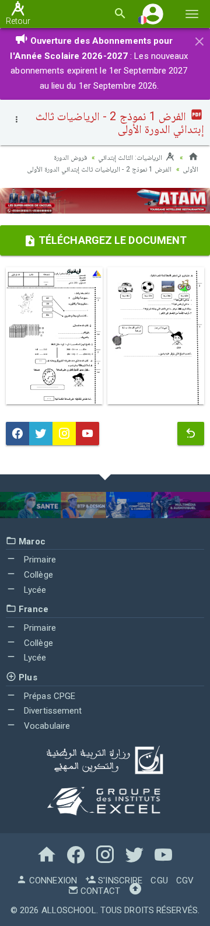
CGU (158, 880)
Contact (99, 891)
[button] (153, 13)
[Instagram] (64, 433)
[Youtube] (87, 433)
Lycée (34, 590)
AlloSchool (68, 910)
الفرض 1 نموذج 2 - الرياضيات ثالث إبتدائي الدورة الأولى (99, 169)
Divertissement (52, 710)
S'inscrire (119, 880)
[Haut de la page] (135, 891)
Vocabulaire (46, 726)
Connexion (52, 880)
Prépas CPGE (48, 696)
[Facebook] (17, 433)
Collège (37, 574)
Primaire (39, 559)
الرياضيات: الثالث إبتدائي (131, 157)
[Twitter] (40, 433)
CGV (185, 880)
